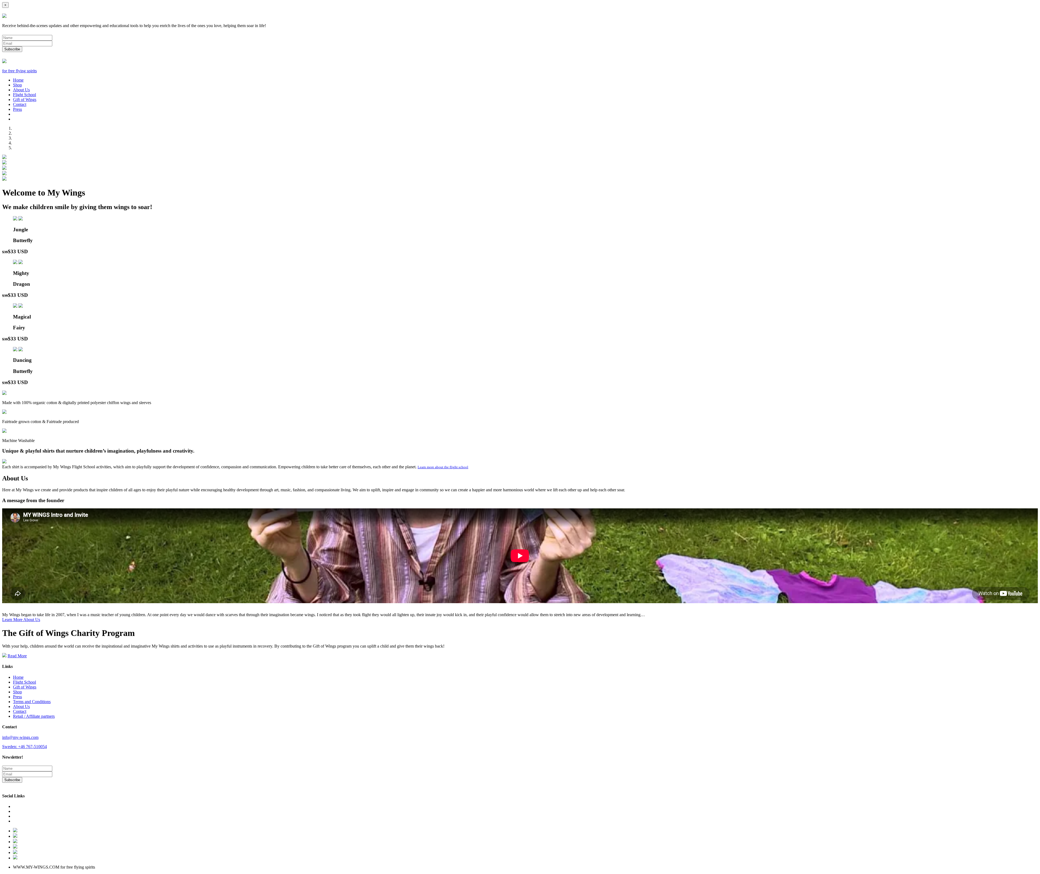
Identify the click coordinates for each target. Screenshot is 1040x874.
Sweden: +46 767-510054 (24, 746)
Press (17, 109)
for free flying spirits (19, 71)
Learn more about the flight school (443, 467)
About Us (21, 89)
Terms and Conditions (32, 701)
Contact (19, 104)
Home (18, 80)
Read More (17, 656)
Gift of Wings (24, 99)
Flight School (24, 94)
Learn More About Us (21, 619)
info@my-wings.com (20, 737)
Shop (17, 85)
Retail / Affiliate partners (34, 716)
